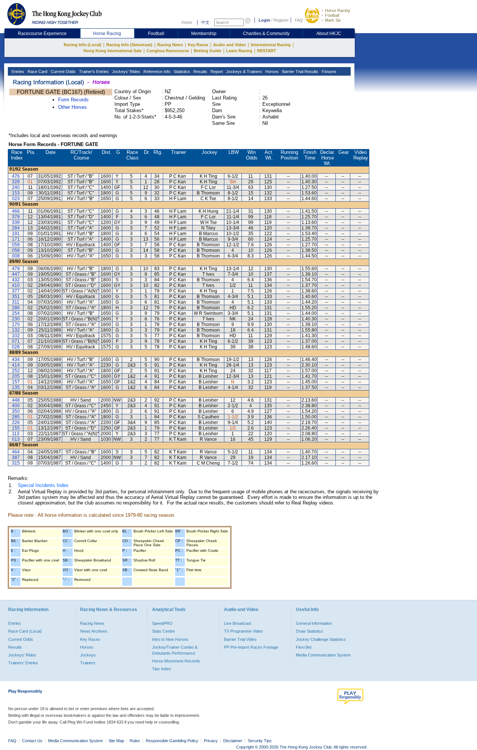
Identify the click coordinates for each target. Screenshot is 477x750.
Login (264, 20)
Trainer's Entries (93, 71)
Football (332, 15)
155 (16, 428)
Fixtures (328, 71)
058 (16, 250)
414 (16, 365)
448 (16, 400)
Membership (204, 33)
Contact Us (32, 740)
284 (16, 228)
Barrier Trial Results (299, 71)
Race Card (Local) (25, 631)
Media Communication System (323, 655)
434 (16, 359)
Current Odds (63, 71)
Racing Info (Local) (82, 44)
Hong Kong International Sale (112, 50)
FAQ (299, 20)
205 (16, 376)
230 (16, 319)
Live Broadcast (237, 623)
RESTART (266, 50)
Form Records (73, 99)
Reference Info (156, 71)
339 (16, 222)
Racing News (170, 44)
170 (16, 324)
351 (16, 296)
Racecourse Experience (42, 33)
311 (15, 302)
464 (16, 452)
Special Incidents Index (43, 485)
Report (216, 71)
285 (16, 417)
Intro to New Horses (170, 639)
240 (16, 187)
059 (16, 244)
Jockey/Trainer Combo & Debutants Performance (175, 650)
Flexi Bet (304, 647)
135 (16, 387)
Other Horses (72, 107)
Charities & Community (266, 33)
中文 (205, 22)
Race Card (36, 71)
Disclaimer (232, 740)
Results (199, 71)
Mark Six (333, 20)
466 (16, 211)
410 (16, 285)
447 (16, 274)
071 (16, 341)
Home (186, 22)
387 (16, 457)
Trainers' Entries (23, 663)
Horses (271, 71)
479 (16, 268)
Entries (17, 71)
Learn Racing (239, 50)
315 (16, 463)
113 (15, 433)
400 (16, 405)
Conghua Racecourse (167, 50)
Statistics (181, 71)
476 (16, 176)
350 (16, 411)
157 (16, 382)
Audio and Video (229, 44)
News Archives (93, 631)
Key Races (198, 44)
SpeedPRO (162, 623)
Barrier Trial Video (240, 639)
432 (16, 279)
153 (16, 193)
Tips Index (161, 669)
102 (16, 335)
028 (16, 346)
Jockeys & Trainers (243, 71)
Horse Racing (337, 10)
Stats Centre (163, 631)
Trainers (87, 663)
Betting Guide (207, 50)
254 (16, 313)
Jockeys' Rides (125, 71)
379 (16, 216)
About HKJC (328, 33)
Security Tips (260, 740)
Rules (135, 740)
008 (16, 256)
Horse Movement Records (176, 661)
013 (16, 439)
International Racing (271, 44)
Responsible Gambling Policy (172, 740)
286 (16, 307)
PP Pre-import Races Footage (251, 647)
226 (16, 422)
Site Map (116, 740)
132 (16, 330)
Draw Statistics (309, 631)
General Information (314, 623)
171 (16, 239)
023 (16, 198)
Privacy (211, 740)
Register (281, 20)
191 (16, 233)
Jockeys (88, 655)
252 (16, 370)
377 (16, 291)
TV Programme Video (243, 631)
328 (16, 181)
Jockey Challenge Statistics (321, 639)
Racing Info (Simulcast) (129, 44)
